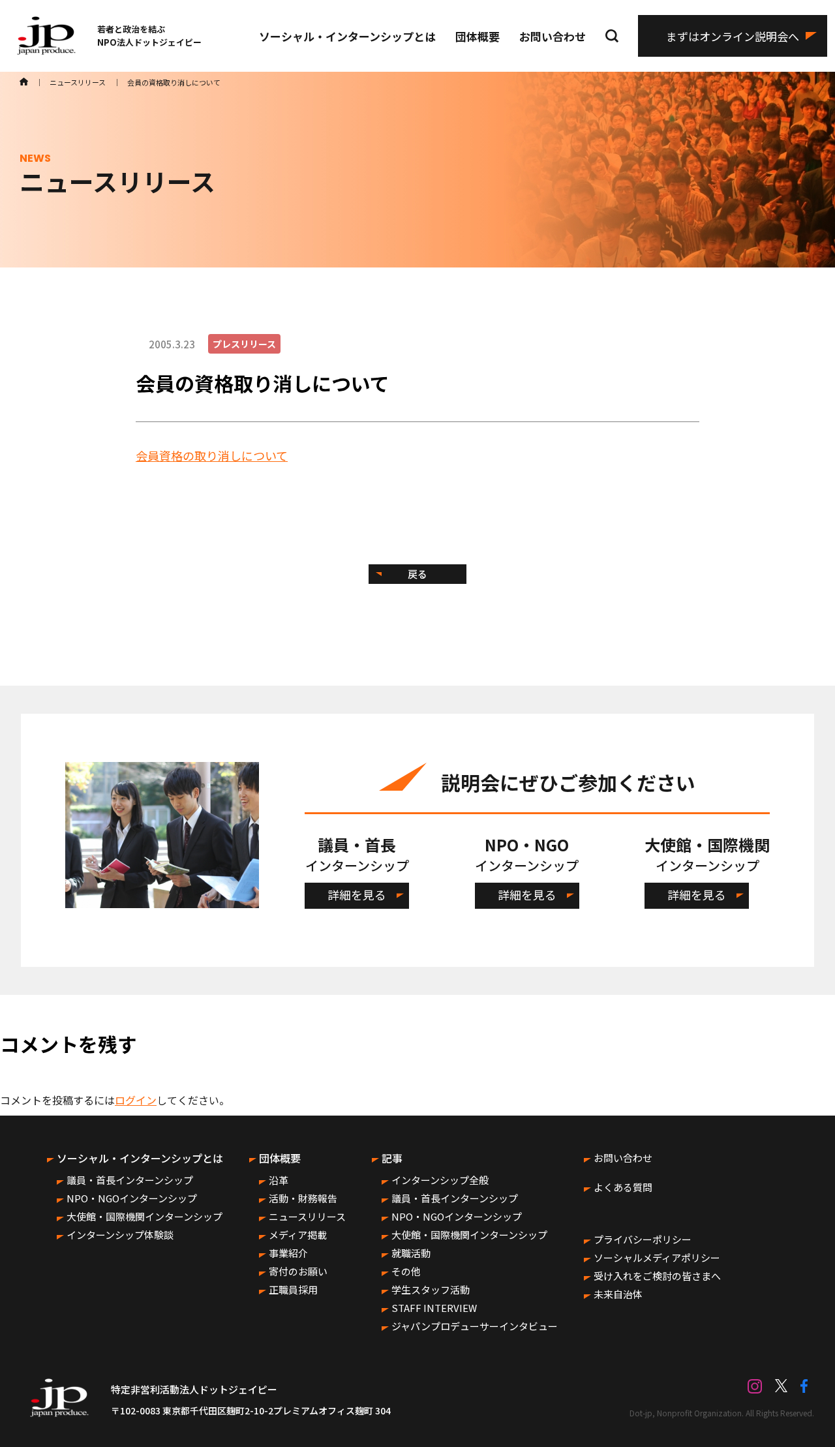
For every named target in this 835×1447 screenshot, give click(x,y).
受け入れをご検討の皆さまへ (657, 1276)
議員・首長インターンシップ (130, 1180)
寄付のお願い (298, 1271)
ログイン (136, 1100)
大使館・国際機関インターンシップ (144, 1216)
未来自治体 (618, 1294)
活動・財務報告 (303, 1198)
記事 (392, 1158)
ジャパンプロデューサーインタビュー (474, 1326)
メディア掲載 (298, 1234)
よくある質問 (623, 1187)
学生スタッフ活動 (430, 1289)
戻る (417, 574)
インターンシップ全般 (440, 1180)
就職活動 (411, 1253)
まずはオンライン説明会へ (732, 36)
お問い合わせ (552, 36)
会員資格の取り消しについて (212, 455)
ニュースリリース (307, 1216)
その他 (406, 1271)
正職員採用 (293, 1289)
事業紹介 (288, 1253)
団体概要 (477, 36)
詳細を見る (356, 894)
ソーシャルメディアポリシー (657, 1257)
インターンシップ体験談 (120, 1234)
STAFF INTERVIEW (434, 1308)
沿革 (278, 1180)
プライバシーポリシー (642, 1239)
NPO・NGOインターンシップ (132, 1198)
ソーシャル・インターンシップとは (347, 36)
